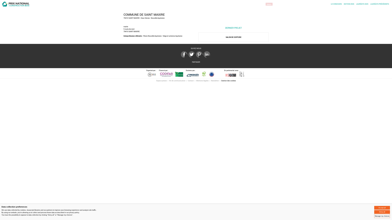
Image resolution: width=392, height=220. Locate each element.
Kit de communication (177, 81)
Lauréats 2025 (362, 4)
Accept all (382, 208)
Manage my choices (382, 216)
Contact (191, 81)
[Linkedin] (207, 57)
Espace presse (161, 81)
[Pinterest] (200, 57)
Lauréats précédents (379, 4)
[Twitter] (192, 57)
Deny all (382, 212)
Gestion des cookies (228, 81)
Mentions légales (202, 81)
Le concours (336, 4)
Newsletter (215, 81)
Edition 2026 (349, 4)
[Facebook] (184, 57)
